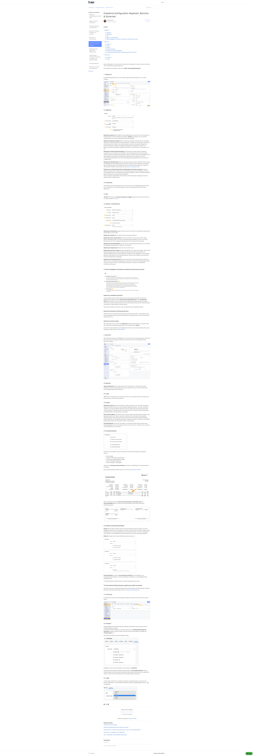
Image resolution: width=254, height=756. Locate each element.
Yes (123, 711)
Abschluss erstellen (136, 469)
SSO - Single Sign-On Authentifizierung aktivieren (115, 734)
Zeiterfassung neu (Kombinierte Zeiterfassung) (93, 50)
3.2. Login (107, 59)
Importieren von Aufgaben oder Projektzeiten (114, 732)
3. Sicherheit (107, 54)
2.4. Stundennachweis (110, 49)
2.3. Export (107, 47)
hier (112, 317)
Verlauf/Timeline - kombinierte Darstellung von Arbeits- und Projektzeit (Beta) (94, 58)
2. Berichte (106, 41)
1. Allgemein (106, 30)
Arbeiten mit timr (109, 7)
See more (91, 71)
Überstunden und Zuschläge (110, 724)
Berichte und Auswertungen (92, 38)
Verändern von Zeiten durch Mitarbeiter (94, 67)
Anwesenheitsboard (94, 63)
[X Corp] (106, 704)
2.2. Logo (107, 45)
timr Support (91, 7)
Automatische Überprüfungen (132, 590)
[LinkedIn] (108, 704)
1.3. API (106, 36)
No (130, 711)
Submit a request (132, 718)
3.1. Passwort (108, 57)
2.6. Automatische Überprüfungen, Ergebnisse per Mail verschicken (121, 52)
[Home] (91, 3)
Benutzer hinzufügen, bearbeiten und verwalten (94, 32)
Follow (148, 20)
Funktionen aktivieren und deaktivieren (94, 26)
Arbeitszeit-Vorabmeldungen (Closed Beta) (95, 16)
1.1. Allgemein (108, 32)
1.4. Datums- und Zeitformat (111, 37)
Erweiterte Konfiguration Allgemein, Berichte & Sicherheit (94, 44)
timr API (116, 198)
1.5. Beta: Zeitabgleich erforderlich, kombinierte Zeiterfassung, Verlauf (121, 39)
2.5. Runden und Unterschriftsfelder (113, 50)
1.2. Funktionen (108, 34)
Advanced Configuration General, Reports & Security (116, 727)
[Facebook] (104, 704)
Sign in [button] (162, 2)
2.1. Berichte (108, 44)
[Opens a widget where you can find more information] (249, 753)
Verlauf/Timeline (121, 329)
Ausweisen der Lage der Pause (132, 166)
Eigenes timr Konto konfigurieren (93, 21)
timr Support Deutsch (99, 7)
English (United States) (159, 753)
